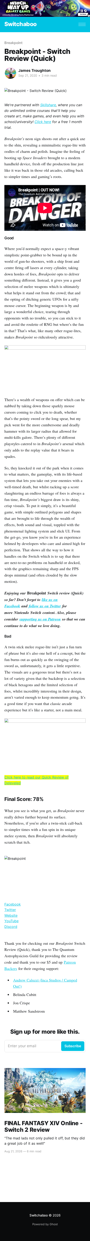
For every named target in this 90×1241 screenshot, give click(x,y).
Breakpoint (13, 43)
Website (10, 915)
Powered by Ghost (45, 1224)
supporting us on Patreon (40, 619)
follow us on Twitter (45, 606)
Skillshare (48, 105)
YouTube (11, 921)
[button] (82, 24)
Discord (10, 926)
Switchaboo (20, 24)
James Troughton (34, 70)
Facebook (12, 904)
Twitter (10, 910)
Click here (43, 122)
